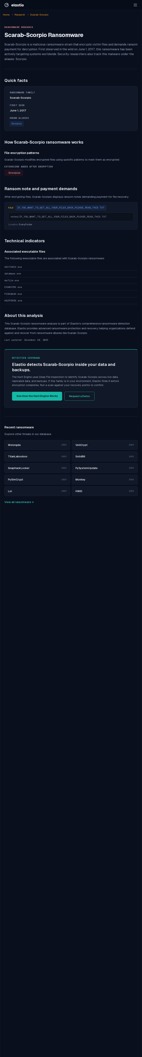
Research (20, 14)
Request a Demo (79, 396)
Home (6, 14)
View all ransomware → (19, 502)
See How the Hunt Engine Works (37, 396)
